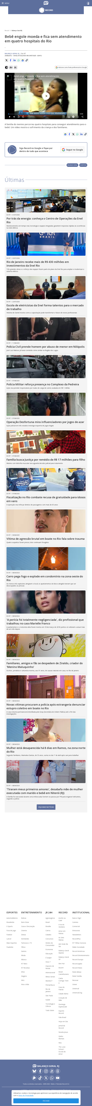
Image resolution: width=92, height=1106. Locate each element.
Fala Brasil (62, 1017)
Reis (60, 1043)
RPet (23, 972)
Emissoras (76, 930)
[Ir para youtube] (57, 1077)
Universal (75, 988)
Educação (49, 953)
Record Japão (77, 964)
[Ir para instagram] (46, 1071)
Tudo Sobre (50, 1010)
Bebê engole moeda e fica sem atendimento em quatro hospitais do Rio (36, 77)
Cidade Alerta (63, 994)
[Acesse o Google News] (22, 60)
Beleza (23, 918)
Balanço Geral (72, 165)
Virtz (22, 980)
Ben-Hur (62, 963)
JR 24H (49, 912)
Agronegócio (50, 918)
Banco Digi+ (76, 918)
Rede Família (77, 976)
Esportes (12, 912)
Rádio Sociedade (78, 947)
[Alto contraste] (6, 67)
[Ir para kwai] (51, 1071)
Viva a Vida (25, 984)
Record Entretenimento (80, 955)
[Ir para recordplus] (34, 1077)
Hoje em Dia (63, 1021)
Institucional (81, 912)
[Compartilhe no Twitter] (6, 60)
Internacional (50, 972)
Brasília (48, 926)
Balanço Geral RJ (17, 30)
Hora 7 (48, 962)
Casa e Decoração (28, 926)
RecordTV (20, 81)
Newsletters (76, 935)
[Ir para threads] (57, 1071)
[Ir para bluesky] (34, 1071)
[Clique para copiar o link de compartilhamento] (26, 60)
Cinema (24, 930)
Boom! (61, 968)
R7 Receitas (25, 968)
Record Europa (77, 959)
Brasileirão (10, 922)
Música (23, 959)
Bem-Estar (25, 922)
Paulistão (10, 947)
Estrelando (25, 939)
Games (23, 951)
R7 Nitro (24, 964)
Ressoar (75, 980)
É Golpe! (48, 958)
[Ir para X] (46, 1077)
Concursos (49, 939)
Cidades (48, 935)
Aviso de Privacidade (26, 1095)
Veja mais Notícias (46, 807)
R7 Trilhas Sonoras (79, 943)
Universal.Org (77, 993)
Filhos (23, 947)
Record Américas (78, 951)
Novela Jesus (63, 1032)
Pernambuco (50, 985)
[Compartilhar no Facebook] (10, 60)
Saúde (48, 1000)
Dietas (23, 935)
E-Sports (10, 926)
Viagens (24, 976)
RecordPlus (76, 939)
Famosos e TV (26, 943)
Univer (74, 984)
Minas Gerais (50, 977)
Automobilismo (12, 918)
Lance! (9, 939)
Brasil (48, 922)
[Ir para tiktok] (40, 1077)
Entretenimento (31, 912)
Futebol (9, 935)
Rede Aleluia (76, 972)
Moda (23, 955)
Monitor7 (49, 981)
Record (7, 30)
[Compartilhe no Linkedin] (14, 60)
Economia (49, 949)
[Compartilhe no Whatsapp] (18, 60)
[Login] (88, 3)
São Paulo (49, 996)
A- (15, 67)
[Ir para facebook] (40, 1071)
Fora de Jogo (11, 930)
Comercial (76, 926)
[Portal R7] (46, 3)
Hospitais (83, 165)
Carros (48, 930)
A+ (11, 67)
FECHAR (46, 1101)
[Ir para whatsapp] (51, 1077)
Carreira (75, 922)
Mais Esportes (12, 943)
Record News (77, 968)
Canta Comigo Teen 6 (63, 980)
